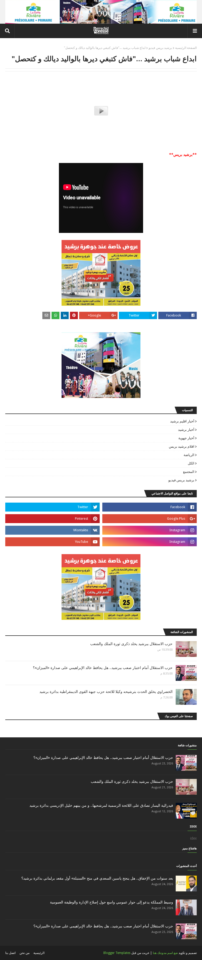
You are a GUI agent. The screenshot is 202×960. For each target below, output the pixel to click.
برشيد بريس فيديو (160, 48)
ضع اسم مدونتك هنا (165, 953)
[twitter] (52, 507)
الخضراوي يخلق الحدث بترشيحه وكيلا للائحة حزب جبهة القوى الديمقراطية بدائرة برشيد (106, 692)
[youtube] (52, 541)
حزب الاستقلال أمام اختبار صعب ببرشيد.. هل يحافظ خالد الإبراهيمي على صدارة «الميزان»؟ (103, 668)
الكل (191, 463)
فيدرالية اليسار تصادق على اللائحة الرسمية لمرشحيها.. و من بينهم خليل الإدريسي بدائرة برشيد (101, 805)
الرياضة (189, 455)
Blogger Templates (116, 953)
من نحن (24, 953)
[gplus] (149, 518)
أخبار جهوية (186, 438)
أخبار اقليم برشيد (182, 421)
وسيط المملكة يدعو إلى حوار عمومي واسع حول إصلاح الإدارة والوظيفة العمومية (111, 902)
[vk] (52, 530)
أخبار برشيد (186, 430)
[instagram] (149, 530)
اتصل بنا (10, 953)
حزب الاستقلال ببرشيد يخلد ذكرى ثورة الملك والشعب (131, 644)
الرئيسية (38, 953)
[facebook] (149, 507)
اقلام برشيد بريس (181, 446)
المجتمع (188, 472)
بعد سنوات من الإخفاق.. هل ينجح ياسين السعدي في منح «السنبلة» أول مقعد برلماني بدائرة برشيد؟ (97, 878)
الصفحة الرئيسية (186, 48)
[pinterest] (52, 518)
